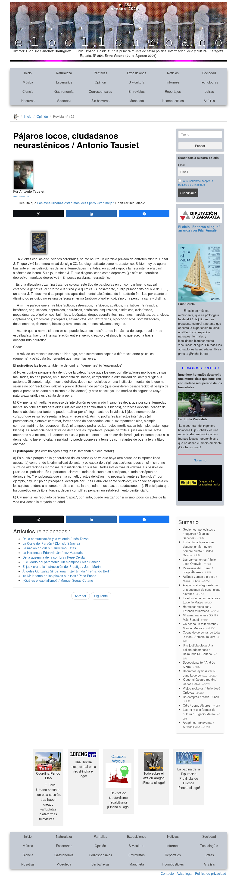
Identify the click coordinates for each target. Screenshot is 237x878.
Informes (172, 82)
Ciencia (27, 91)
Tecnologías (209, 82)
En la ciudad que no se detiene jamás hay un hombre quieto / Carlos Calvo (198, 548)
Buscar (200, 145)
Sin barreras (100, 100)
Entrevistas (136, 91)
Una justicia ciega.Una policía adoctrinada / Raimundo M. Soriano (199, 651)
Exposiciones (136, 73)
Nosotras (27, 100)
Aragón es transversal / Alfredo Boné (198, 724)
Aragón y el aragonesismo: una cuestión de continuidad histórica (201, 589)
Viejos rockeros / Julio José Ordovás (201, 690)
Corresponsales (100, 91)
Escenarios (64, 82)
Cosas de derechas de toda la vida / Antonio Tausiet (201, 636)
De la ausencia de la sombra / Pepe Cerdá (53, 557)
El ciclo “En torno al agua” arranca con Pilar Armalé (199, 228)
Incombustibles (173, 100)
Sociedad (209, 73)
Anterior (80, 596)
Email (181, 165)
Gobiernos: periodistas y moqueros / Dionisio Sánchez (199, 533)
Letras (209, 91)
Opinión (100, 82)
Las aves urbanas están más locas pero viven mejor (75, 203)
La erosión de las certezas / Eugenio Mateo (201, 600)
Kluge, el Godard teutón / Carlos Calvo (199, 681)
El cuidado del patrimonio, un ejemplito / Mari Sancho (61, 562)
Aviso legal (184, 873)
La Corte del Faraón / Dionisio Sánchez (51, 543)
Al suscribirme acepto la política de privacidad (195, 182)
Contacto (167, 873)
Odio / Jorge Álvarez (201, 705)
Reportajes (173, 91)
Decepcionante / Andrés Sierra (199, 664)
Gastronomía (64, 91)
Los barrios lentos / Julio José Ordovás (199, 561)
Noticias (173, 73)
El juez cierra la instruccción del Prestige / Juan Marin (61, 566)
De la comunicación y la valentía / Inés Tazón (55, 538)
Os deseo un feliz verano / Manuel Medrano (200, 625)
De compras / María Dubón (202, 699)
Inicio (28, 73)
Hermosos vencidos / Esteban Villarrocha (200, 608)
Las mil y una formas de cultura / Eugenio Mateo (201, 713)
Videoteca (64, 100)
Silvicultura (136, 82)
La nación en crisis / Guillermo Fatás (49, 548)
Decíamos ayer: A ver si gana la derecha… (200, 673)
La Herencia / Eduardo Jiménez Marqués (52, 552)
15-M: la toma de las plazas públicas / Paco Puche (59, 575)
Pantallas (100, 73)
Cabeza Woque (118, 758)
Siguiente (101, 596)
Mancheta (136, 100)
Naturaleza (64, 73)
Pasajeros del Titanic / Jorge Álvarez (198, 570)
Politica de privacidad (210, 873)
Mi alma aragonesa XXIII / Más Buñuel (200, 617)
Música (28, 82)
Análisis (209, 100)
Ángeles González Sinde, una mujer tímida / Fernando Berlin (66, 571)
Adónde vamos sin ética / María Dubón (200, 578)
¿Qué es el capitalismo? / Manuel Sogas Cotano (57, 580)
